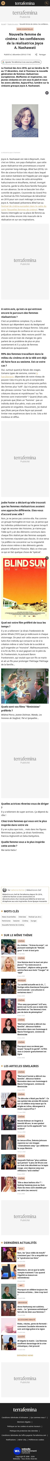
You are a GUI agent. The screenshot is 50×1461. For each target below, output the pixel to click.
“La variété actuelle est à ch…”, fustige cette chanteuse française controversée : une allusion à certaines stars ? (32, 988)
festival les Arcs (35, 917)
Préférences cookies (36, 1440)
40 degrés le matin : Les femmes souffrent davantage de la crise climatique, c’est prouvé (32, 1343)
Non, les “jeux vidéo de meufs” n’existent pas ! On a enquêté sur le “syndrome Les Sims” (32, 1255)
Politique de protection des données (24, 1431)
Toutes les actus (13, 24)
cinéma (25, 921)
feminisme (6, 921)
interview (22, 917)
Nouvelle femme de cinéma (13, 925)
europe (33, 921)
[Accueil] (25, 3)
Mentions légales (24, 1422)
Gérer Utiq (22, 1440)
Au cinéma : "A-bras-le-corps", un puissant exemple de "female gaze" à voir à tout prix (32, 948)
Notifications (11, 1440)
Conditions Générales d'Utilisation (15, 1417)
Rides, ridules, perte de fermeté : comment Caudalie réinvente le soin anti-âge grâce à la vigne (32, 1326)
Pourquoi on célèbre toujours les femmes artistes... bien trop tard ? (32, 1292)
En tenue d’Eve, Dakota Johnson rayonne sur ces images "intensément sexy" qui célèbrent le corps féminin (33, 1144)
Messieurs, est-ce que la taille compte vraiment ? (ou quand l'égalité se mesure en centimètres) (31, 1274)
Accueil (3, 24)
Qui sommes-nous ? (38, 1417)
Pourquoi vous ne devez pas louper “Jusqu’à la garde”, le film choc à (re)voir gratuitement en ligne (32, 1050)
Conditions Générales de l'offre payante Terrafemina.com (24, 1435)
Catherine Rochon (18, 890)
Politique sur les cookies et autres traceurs (23, 1426)
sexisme (16, 921)
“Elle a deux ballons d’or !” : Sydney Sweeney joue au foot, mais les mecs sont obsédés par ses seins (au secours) (31, 1186)
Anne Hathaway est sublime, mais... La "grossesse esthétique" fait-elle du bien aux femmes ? (32, 1309)
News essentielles (9, 917)
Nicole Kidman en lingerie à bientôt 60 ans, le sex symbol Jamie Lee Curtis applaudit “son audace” (32, 1124)
